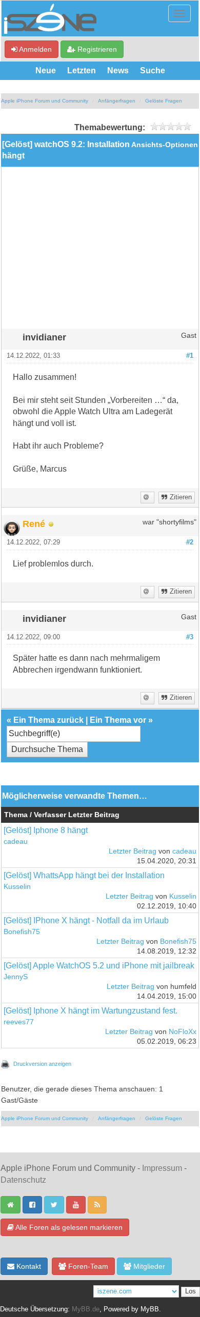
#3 (189, 637)
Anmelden (34, 49)
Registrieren (96, 49)
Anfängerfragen (116, 101)
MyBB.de (85, 1309)
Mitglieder (148, 1266)
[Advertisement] (100, 251)
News (118, 70)
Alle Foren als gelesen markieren (68, 1227)
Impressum (162, 1168)
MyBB (150, 1309)
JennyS (16, 977)
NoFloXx (182, 1032)
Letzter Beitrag (132, 851)
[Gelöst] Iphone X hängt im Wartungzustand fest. (90, 1010)
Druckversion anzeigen (42, 1064)
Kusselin (17, 886)
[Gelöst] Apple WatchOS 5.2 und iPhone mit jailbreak (99, 965)
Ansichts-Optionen (164, 145)
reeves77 (19, 1022)
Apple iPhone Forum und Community (44, 101)
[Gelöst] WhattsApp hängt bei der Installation (84, 875)
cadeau (16, 841)
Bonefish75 (22, 932)
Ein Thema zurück (48, 720)
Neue (45, 70)
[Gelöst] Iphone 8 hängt (46, 830)
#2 (189, 542)
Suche (152, 70)
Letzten (81, 70)
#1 (189, 355)
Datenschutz (23, 1180)
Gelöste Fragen (163, 101)
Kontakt (27, 1266)
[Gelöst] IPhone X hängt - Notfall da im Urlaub (86, 920)
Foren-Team (87, 1266)
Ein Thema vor (118, 720)
